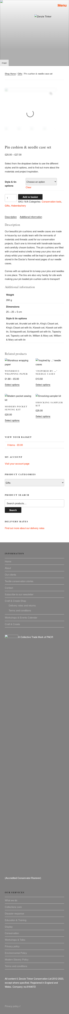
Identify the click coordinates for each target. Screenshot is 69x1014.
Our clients (10, 574)
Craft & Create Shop (15, 600)
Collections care (13, 906)
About (8, 568)
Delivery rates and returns (22, 605)
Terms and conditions (20, 610)
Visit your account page (17, 463)
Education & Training (15, 920)
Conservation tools (51, 201)
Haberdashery (18, 205)
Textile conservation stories (19, 581)
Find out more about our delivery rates (24, 528)
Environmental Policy (16, 952)
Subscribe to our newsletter (19, 594)
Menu (61, 5)
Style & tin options (10, 184)
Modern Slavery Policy (17, 959)
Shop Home (10, 73)
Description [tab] (11, 216)
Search (13, 510)
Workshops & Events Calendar (21, 617)
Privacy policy (12, 946)
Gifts (20, 73)
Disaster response (14, 913)
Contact (9, 587)
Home (8, 561)
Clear (28, 187)
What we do (11, 900)
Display (9, 926)
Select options (12, 384)
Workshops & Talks (15, 939)
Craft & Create (12, 624)
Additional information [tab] (31, 216)
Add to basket (30, 196)
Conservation (12, 933)
